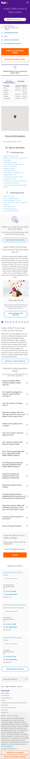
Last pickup (21, 81)
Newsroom (4, 710)
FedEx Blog (4, 705)
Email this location (11, 40)
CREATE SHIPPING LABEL (13, 58)
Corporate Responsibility (8, 707)
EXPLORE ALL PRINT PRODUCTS (13, 360)
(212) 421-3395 (11, 624)
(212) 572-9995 (11, 591)
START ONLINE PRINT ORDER (12, 51)
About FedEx (5, 693)
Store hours (9, 81)
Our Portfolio (5, 695)
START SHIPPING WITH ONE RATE (13, 313)
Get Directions (10, 594)
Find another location (12, 43)
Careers (3, 700)
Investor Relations (6, 698)
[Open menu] (27, 2)
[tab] (2, 322)
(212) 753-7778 (11, 656)
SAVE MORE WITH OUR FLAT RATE (15, 240)
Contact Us (4, 712)
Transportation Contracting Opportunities (14, 703)
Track (15, 555)
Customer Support (9, 32)
